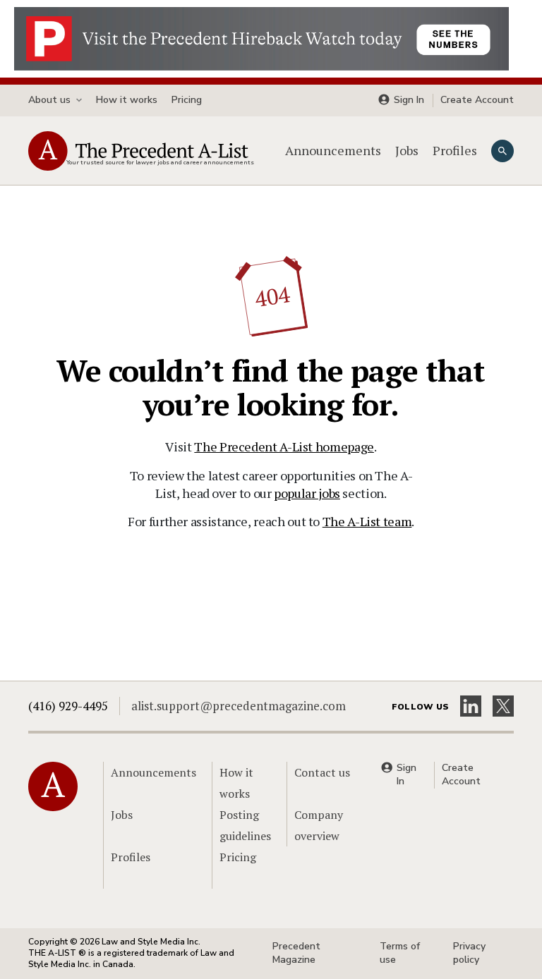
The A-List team (367, 521)
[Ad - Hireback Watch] (261, 37)
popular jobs (307, 493)
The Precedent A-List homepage (284, 446)
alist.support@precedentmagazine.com (238, 706)
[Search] (502, 151)
